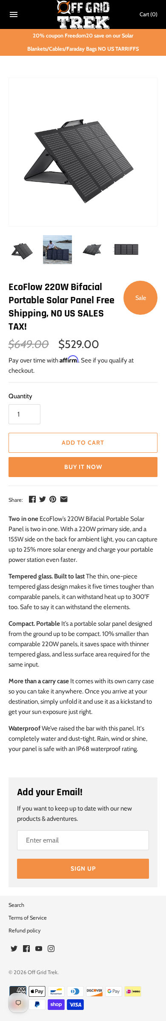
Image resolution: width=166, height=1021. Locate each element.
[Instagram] (51, 950)
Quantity (20, 396)
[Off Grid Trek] (83, 14)
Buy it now (83, 467)
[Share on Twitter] (42, 499)
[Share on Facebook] (32, 499)
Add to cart (83, 442)
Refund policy (24, 930)
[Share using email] (64, 499)
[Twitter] (14, 950)
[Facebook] (26, 950)
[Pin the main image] (52, 499)
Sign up (83, 868)
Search (16, 905)
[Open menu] (14, 16)
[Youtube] (38, 950)
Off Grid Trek (42, 972)
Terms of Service (28, 918)
